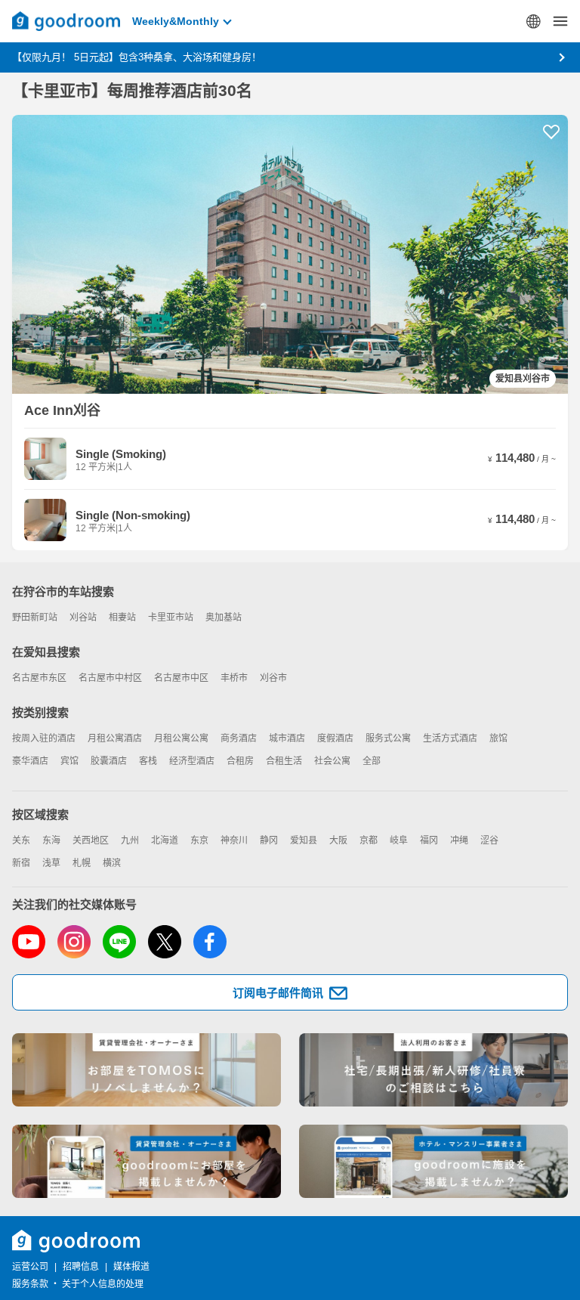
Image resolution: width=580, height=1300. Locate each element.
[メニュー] (560, 21)
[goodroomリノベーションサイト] (146, 1070)
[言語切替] (533, 21)
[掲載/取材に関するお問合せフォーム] (433, 1161)
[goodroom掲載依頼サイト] (146, 1161)
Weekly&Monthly (175, 21)
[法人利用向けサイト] (433, 1070)
